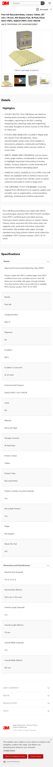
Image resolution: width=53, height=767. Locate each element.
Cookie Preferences (20, 727)
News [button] (6, 696)
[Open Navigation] (49, 3)
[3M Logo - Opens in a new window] (5, 3)
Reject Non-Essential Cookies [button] (15, 756)
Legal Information (19, 725)
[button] (11, 762)
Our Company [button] (11, 688)
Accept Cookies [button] (35, 756)
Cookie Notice (9, 751)
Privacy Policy (32, 725)
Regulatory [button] (10, 703)
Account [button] (44, 10)
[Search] (43, 3)
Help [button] (6, 711)
